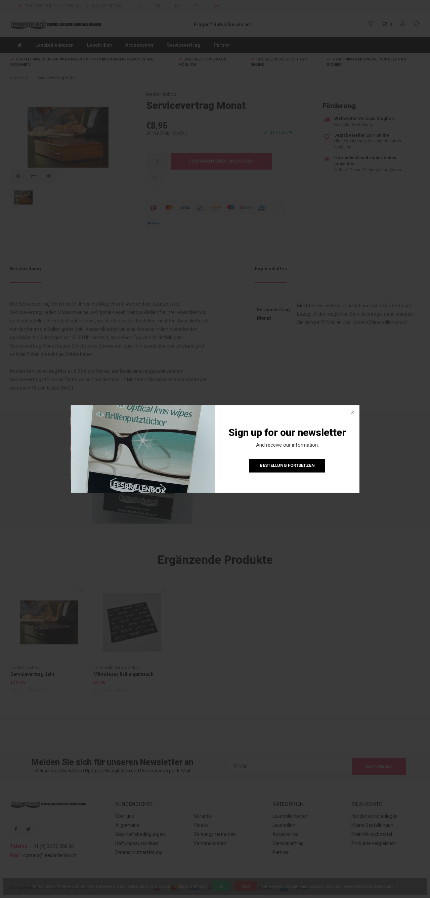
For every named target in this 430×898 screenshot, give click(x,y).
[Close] (352, 412)
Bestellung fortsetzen (287, 465)
